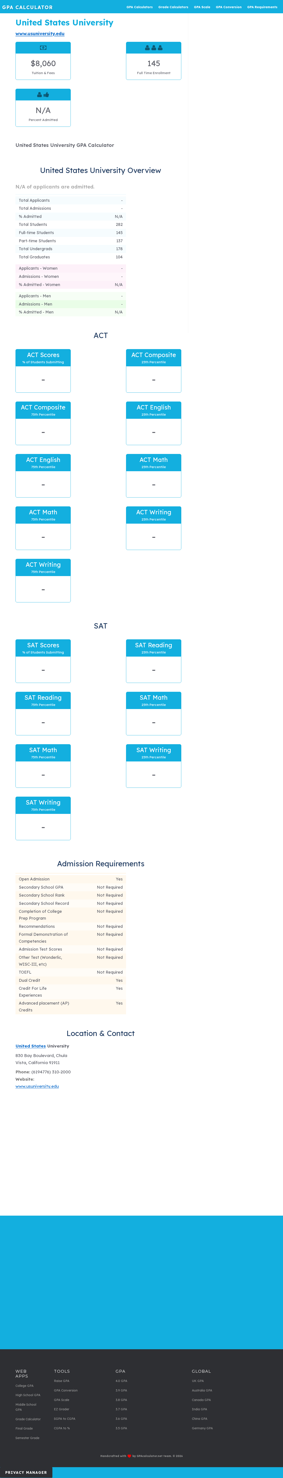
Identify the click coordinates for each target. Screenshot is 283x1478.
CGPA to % (62, 1428)
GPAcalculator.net (150, 1456)
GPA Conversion (66, 1390)
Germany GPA (202, 1428)
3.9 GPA (121, 1390)
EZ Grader (61, 1409)
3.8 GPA (121, 1400)
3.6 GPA (121, 1419)
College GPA (24, 1386)
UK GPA (198, 1381)
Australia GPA (202, 1390)
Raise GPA (61, 1381)
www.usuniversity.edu (40, 33)
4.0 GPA (121, 1381)
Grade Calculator (28, 1419)
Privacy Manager (26, 1472)
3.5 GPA (121, 1428)
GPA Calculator (27, 7)
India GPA (199, 1409)
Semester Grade (27, 1438)
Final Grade (24, 1428)
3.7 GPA (121, 1409)
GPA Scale (61, 1400)
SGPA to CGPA (64, 1419)
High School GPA (27, 1395)
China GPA (199, 1419)
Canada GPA (201, 1400)
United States (30, 1046)
